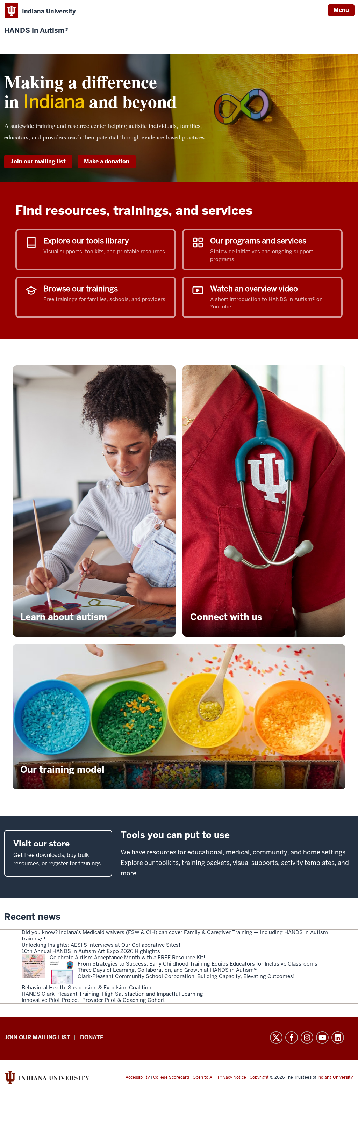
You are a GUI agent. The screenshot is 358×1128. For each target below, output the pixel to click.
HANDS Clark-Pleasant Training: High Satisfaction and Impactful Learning (112, 994)
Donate (91, 1037)
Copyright (259, 1077)
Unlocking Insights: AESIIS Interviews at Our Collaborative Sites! (101, 945)
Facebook (291, 1037)
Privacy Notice (232, 1077)
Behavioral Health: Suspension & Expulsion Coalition (86, 987)
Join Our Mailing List (37, 1037)
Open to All (203, 1077)
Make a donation (106, 161)
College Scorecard (171, 1077)
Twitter (276, 1037)
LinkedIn (337, 1037)
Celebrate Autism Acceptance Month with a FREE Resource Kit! (127, 957)
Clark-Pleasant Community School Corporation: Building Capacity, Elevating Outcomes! (186, 976)
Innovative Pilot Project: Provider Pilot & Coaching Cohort (93, 1000)
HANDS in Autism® (36, 31)
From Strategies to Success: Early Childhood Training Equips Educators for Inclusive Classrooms (197, 964)
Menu (341, 10)
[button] (94, 501)
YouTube (322, 1037)
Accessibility (138, 1077)
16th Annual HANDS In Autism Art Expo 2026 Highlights (91, 951)
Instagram (307, 1037)
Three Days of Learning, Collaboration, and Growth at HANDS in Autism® (167, 970)
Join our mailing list (38, 161)
